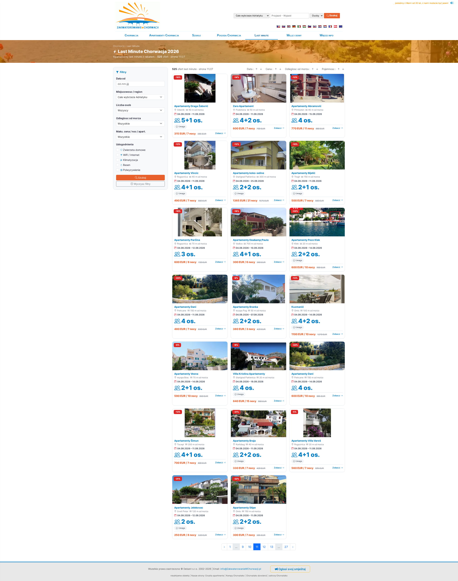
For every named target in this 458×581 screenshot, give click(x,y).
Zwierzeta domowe (134, 149)
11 (257, 547)
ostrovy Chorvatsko (278, 575)
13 (271, 547)
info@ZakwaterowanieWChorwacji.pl (240, 568)
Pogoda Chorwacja (229, 35)
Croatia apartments (214, 575)
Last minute (262, 35)
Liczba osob (123, 104)
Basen (126, 164)
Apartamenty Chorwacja (164, 35)
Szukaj (333, 15)
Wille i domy (294, 35)
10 (249, 547)
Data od (120, 78)
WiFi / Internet (131, 154)
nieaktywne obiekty (179, 575)
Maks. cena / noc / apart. (131, 131)
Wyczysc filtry (142, 183)
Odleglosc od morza (128, 118)
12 (264, 547)
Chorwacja (131, 35)
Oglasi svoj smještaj (292, 569)
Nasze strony (197, 575)
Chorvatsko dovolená (256, 575)
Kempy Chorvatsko (235, 575)
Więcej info (326, 35)
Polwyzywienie (131, 169)
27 (286, 547)
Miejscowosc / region (129, 91)
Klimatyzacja (130, 159)
